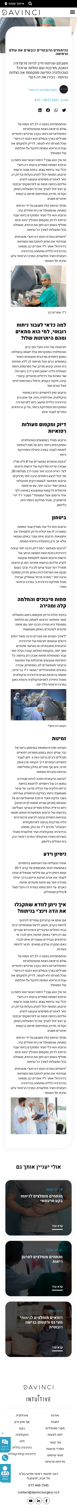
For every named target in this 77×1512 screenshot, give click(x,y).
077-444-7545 (38, 1485)
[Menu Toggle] (72, 12)
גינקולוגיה (22, 1434)
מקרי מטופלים (55, 1428)
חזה (22, 1441)
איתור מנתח (5, 1477)
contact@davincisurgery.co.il (38, 1492)
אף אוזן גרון (22, 1421)
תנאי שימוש (55, 1455)
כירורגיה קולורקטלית (22, 1454)
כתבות (55, 1421)
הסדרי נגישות (55, 1448)
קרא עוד (57, 1226)
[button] (64, 110)
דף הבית (62, 38)
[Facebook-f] (46, 1500)
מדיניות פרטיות (55, 1461)
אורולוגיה (22, 1415)
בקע (22, 1428)
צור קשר (55, 1442)
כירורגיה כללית (22, 1447)
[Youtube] (30, 1500)
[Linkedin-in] (38, 1500)
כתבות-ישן (49, 38)
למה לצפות (55, 1434)
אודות (55, 1415)
